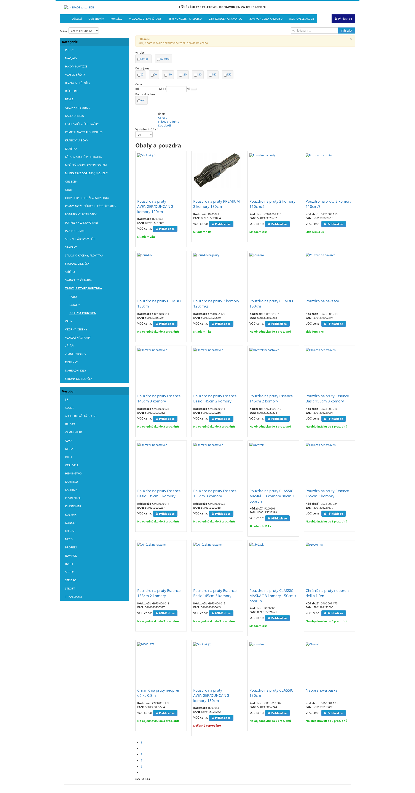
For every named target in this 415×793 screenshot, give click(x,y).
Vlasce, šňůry (75, 75)
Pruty (69, 50)
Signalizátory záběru (80, 239)
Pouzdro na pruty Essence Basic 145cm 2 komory (215, 398)
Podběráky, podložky (80, 214)
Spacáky (71, 247)
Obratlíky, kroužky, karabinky (87, 198)
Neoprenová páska (321, 690)
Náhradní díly (75, 370)
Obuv (69, 190)
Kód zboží (164, 125)
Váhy (68, 321)
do (164, 89)
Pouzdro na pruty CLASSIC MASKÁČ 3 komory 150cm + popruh (273, 595)
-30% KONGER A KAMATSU (266, 19)
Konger (145, 59)
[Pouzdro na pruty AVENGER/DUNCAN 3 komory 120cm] (146, 155)
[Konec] (142, 772)
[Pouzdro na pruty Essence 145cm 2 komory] (264, 349)
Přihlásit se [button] (345, 19)
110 (169, 74)
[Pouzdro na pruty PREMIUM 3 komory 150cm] (217, 170)
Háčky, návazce (76, 66)
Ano (142, 100)
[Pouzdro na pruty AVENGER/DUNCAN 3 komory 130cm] (202, 644)
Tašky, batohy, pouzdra (83, 288)
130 (199, 74)
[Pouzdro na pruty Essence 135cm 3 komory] (208, 444)
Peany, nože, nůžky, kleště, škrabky (90, 206)
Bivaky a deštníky (77, 83)
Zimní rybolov (75, 354)
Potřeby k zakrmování (81, 222)
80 (141, 74)
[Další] (142, 766)
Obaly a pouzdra (82, 313)
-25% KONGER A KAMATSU (225, 19)
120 (184, 74)
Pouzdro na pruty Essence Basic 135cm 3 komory (159, 493)
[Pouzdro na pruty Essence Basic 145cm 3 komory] (208, 544)
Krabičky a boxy (76, 140)
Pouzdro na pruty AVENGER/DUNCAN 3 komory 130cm (211, 695)
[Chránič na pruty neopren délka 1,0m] (314, 544)
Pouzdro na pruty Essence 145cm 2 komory (271, 398)
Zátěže (69, 346)
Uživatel (77, 19)
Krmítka (71, 149)
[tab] (245, 52)
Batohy (74, 305)
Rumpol (165, 59)
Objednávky (96, 19)
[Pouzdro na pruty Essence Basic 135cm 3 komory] (152, 444)
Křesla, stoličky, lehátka (83, 157)
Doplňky (71, 362)
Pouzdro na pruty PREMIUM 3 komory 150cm (216, 204)
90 (155, 74)
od (137, 89)
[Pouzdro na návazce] (320, 254)
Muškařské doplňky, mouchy (86, 173)
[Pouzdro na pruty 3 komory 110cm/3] (319, 155)
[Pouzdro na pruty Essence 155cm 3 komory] (321, 444)
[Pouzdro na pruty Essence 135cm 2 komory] (152, 544)
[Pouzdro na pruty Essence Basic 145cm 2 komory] (208, 349)
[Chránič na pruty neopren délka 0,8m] (145, 644)
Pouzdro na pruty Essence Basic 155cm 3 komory (327, 398)
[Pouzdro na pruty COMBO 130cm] (144, 254)
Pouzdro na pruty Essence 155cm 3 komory (327, 493)
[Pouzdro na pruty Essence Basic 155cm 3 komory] (321, 349)
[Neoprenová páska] (313, 644)
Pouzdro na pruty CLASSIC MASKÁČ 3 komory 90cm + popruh (271, 496)
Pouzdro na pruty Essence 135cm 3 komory (215, 493)
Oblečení (71, 181)
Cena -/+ (163, 118)
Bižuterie (71, 91)
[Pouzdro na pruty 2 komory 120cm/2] (206, 254)
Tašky (73, 296)
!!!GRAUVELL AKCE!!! (301, 19)
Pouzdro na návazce (322, 300)
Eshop (64, 18)
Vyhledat (346, 30)
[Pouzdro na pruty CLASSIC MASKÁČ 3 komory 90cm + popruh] (256, 444)
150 (229, 74)
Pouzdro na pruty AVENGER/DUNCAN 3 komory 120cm (155, 206)
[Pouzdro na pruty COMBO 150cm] (256, 254)
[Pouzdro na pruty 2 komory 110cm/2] (262, 155)
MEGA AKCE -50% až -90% (145, 19)
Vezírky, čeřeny (76, 329)
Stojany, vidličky (77, 264)
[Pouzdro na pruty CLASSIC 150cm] (256, 644)
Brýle (69, 99)
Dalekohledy (74, 116)
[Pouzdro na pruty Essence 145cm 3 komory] (152, 349)
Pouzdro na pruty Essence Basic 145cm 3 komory (215, 593)
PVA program (75, 231)
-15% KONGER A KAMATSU (185, 19)
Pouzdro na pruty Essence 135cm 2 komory (159, 593)
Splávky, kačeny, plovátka (84, 255)
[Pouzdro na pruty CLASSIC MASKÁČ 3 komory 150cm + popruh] (256, 544)
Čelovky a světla (77, 107)
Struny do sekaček (78, 379)
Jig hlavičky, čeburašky (82, 124)
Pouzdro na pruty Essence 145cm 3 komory (159, 398)
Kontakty (116, 19)
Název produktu (168, 121)
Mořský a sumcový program (86, 165)
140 (214, 74)
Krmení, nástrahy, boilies (83, 132)
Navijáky (71, 58)
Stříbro (70, 272)
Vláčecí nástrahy (78, 338)
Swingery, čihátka (78, 280)
